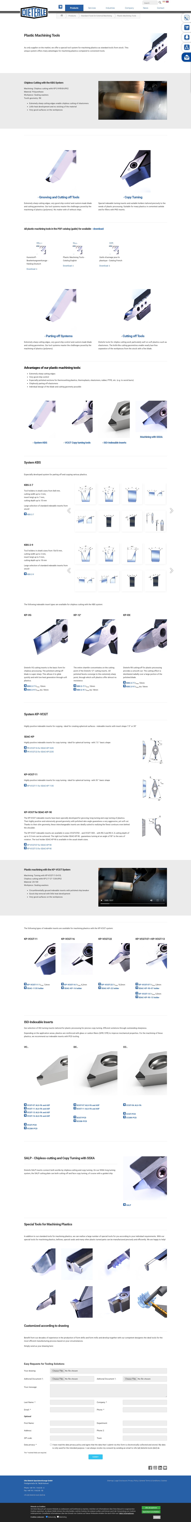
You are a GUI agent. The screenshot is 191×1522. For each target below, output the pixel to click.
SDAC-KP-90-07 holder (148, 988)
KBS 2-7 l (31, 686)
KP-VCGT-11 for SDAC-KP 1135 (40, 786)
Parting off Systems (59, 336)
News (145, 8)
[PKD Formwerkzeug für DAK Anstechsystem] (77, 1317)
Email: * (27, 1410)
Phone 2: (101, 1430)
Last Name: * (29, 1402)
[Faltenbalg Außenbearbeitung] (39, 1279)
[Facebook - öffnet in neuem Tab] (150, 1469)
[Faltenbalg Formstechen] (114, 1279)
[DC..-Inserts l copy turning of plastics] (95, 1094)
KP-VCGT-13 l (144, 994)
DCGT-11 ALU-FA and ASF (88, 1109)
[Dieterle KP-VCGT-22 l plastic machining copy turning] (114, 974)
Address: (28, 1430)
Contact (160, 8)
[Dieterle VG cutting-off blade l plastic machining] (46, 662)
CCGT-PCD (131, 1114)
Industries (110, 8)
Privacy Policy (133, 1481)
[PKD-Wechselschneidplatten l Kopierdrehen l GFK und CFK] (114, 437)
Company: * (102, 1402)
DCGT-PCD (81, 1117)
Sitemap (110, 1481)
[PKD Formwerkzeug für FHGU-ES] (114, 1317)
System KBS (40, 442)
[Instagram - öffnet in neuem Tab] (155, 1469)
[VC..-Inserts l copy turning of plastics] (46, 1094)
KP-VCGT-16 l (70, 985)
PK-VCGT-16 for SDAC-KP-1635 (40, 748)
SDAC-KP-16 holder (73, 988)
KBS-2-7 (30, 514)
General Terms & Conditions (149, 1481)
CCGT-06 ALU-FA (134, 1105)
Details (156, 1517)
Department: (102, 1423)
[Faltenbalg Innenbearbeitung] (77, 1279)
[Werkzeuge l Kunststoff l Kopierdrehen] (77, 437)
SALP (128, 1205)
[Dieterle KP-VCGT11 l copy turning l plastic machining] (39, 974)
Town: (100, 1438)
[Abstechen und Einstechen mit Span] (39, 437)
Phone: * (100, 1410)
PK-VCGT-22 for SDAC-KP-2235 (40, 752)
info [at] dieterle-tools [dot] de (34, 1495)
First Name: (29, 1423)
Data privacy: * (30, 1445)
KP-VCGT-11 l (33, 985)
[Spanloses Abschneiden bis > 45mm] (39, 1317)
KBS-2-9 (30, 574)
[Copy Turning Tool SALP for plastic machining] (145, 1199)
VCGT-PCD (32, 1125)
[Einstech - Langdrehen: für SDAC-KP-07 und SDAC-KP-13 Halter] (151, 841)
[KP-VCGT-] (151, 766)
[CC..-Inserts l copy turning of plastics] (145, 1094)
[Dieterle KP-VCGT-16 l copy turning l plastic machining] (77, 974)
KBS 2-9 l (31, 690)
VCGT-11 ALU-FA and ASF (38, 1109)
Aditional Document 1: (34, 1379)
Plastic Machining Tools (126, 16)
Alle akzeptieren (151, 1508)
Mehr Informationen (126, 1513)
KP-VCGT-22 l (107, 985)
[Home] (61, 15)
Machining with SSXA (151, 436)
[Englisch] (167, 2)
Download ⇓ (32, 269)
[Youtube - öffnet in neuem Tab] (165, 1469)
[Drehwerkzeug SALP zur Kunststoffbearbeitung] (151, 431)
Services (92, 8)
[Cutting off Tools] (133, 331)
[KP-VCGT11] (151, 803)
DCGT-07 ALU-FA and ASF (88, 1105)
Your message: (31, 1387)
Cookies (164, 1481)
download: (98, 228)
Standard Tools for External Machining (96, 16)
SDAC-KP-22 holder (110, 988)
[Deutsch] (164, 2)
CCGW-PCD (131, 1117)
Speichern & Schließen (151, 1512)
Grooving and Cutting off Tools (59, 197)
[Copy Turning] (133, 192)
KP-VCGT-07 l (144, 985)
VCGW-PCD (32, 1128)
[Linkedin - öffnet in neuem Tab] (160, 1469)
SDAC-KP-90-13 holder (148, 997)
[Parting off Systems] (58, 331)
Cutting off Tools (133, 336)
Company (129, 8)
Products (72, 16)
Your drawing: (30, 1371)
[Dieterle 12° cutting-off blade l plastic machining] (95, 662)
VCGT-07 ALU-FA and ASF (38, 1105)
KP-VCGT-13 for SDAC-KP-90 (39, 848)
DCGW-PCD (81, 1121)
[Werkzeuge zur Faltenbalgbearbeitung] (151, 1317)
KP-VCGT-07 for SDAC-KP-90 (39, 845)
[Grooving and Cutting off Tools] (58, 192)
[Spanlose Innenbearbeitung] (151, 1279)
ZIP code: (28, 1438)
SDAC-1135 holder (35, 988)
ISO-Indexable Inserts (115, 442)
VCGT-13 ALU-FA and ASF (38, 1112)
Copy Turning (133, 197)
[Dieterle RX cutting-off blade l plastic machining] (145, 662)
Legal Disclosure (121, 1481)
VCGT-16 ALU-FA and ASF (38, 1116)
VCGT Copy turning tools (77, 442)
